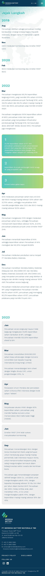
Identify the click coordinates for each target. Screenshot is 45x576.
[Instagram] (4, 563)
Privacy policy (9, 555)
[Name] (42, 3)
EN (35, 3)
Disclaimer (26, 555)
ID (32, 3)
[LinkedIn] (8, 563)
